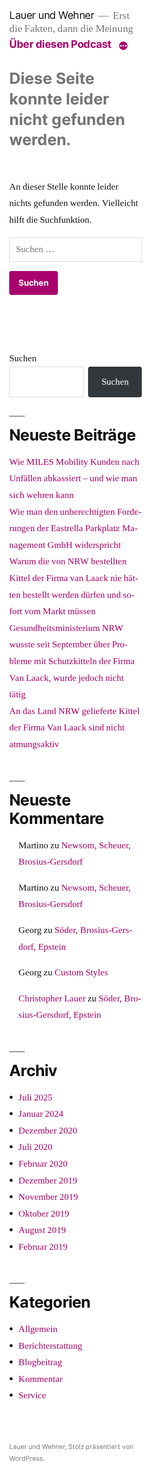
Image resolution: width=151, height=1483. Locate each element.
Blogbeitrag (40, 1362)
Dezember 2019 (47, 1180)
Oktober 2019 (43, 1214)
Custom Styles (81, 972)
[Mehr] (123, 46)
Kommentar (40, 1379)
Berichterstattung (50, 1346)
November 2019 (48, 1197)
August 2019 (42, 1230)
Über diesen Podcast (60, 44)
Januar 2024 (40, 1114)
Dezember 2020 (47, 1130)
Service (32, 1395)
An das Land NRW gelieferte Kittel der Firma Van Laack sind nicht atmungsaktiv (74, 727)
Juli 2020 (35, 1147)
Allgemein (37, 1329)
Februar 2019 (43, 1247)
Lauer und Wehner (51, 15)
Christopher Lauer (52, 998)
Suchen (22, 358)
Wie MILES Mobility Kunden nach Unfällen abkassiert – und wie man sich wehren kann (74, 478)
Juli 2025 (35, 1097)
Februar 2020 (43, 1164)
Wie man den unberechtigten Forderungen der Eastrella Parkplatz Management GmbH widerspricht (75, 528)
